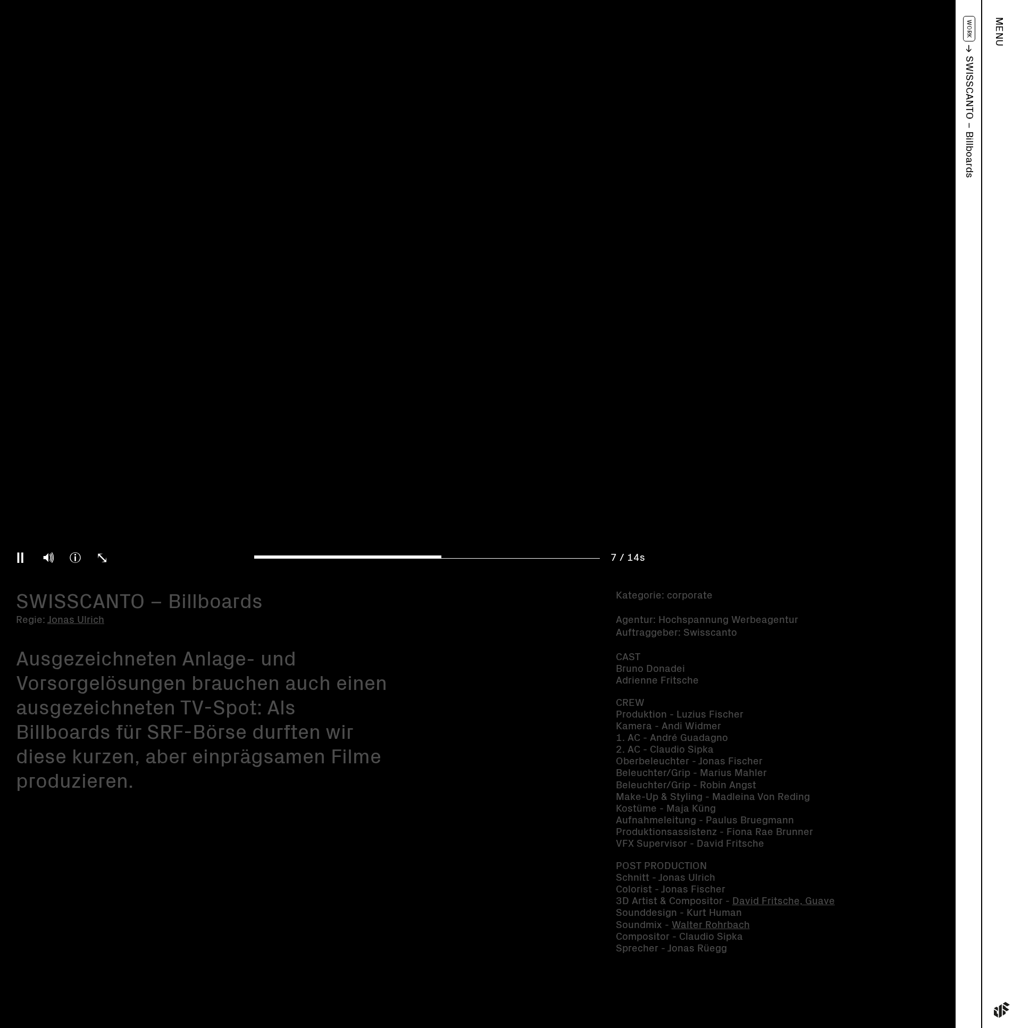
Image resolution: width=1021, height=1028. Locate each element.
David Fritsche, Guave (783, 901)
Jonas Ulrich (75, 620)
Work (969, 29)
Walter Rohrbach (711, 925)
